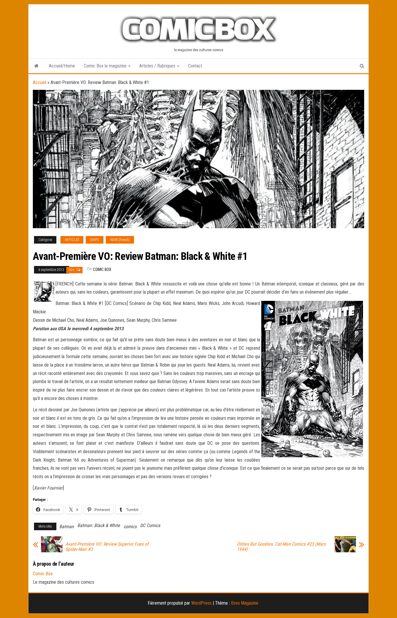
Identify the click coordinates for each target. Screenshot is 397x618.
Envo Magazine (244, 603)
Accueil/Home (62, 66)
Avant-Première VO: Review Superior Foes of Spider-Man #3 (107, 547)
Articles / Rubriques (157, 66)
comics (130, 526)
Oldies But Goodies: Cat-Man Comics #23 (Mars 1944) (281, 547)
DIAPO (94, 240)
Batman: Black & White (98, 525)
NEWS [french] (120, 240)
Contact (195, 66)
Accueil (39, 82)
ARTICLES (72, 240)
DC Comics (150, 525)
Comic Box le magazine (106, 66)
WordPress (201, 603)
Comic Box (102, 269)
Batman (66, 526)
